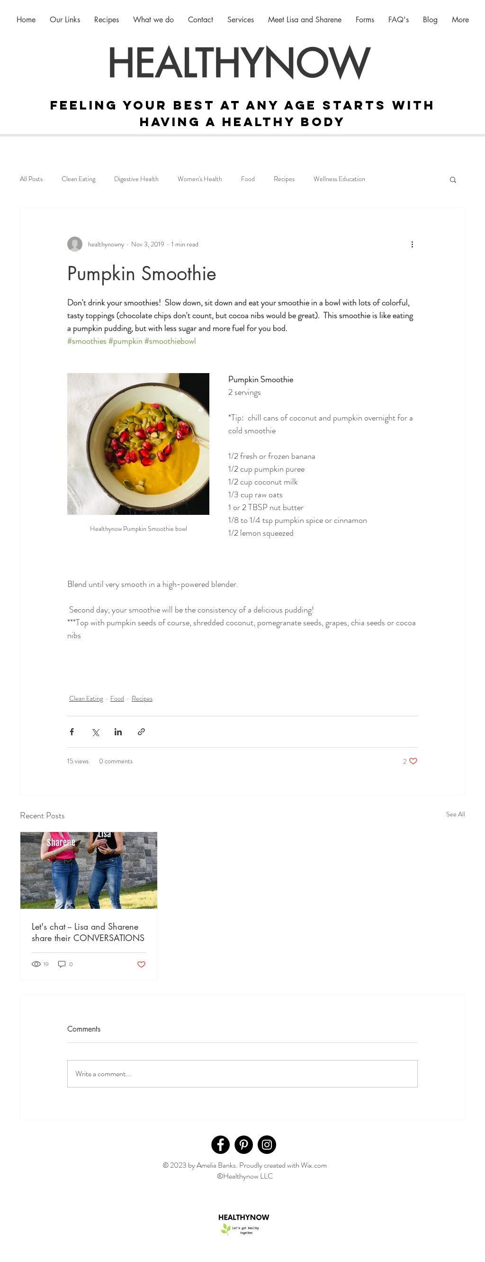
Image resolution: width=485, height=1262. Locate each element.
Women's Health (200, 178)
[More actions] (412, 244)
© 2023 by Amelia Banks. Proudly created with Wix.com (244, 1165)
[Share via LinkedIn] (118, 731)
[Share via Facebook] (71, 731)
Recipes (284, 178)
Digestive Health (136, 178)
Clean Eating (78, 178)
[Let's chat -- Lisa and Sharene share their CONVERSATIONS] (88, 870)
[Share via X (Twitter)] (94, 731)
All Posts (31, 178)
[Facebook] (220, 1144)
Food (248, 178)
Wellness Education (339, 178)
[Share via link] (141, 731)
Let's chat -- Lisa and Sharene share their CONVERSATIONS (88, 932)
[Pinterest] (243, 1144)
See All (455, 814)
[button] (453, 179)
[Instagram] (267, 1144)
